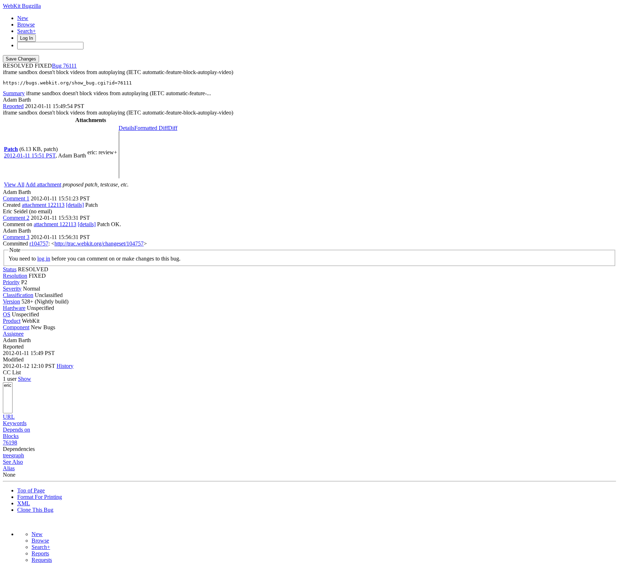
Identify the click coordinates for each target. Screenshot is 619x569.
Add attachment (43, 184)
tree (7, 455)
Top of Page (31, 490)
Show (24, 379)
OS (6, 314)
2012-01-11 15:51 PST (30, 155)
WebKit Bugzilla (22, 6)
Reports (40, 553)
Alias (9, 468)
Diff (172, 128)
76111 (70, 66)
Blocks (11, 436)
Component (16, 327)
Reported (13, 106)
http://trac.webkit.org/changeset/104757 (99, 243)
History (65, 366)
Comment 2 (16, 218)
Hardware (14, 308)
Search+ (26, 31)
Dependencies (19, 449)
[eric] (7, 386)
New (22, 18)
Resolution (15, 276)
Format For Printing (39, 497)
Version (11, 301)
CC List (12, 372)
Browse (26, 24)
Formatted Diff (151, 128)
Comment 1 (16, 198)
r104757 (38, 243)
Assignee (13, 334)
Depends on (16, 430)
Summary (14, 93)
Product (11, 321)
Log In (26, 38)
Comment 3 (16, 237)
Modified (13, 359)
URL (9, 417)
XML (23, 503)
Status (9, 269)
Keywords (15, 423)
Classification (18, 295)
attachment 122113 (43, 205)
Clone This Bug (35, 510)
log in (43, 259)
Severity (12, 289)
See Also (13, 462)
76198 (10, 442)
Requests (42, 560)
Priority (11, 282)
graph (17, 455)
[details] (75, 205)
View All (14, 184)
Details (126, 128)
